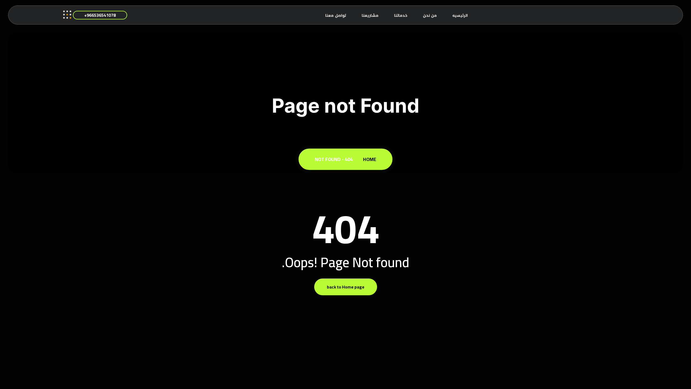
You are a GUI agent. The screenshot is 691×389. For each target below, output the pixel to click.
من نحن (430, 15)
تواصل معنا (335, 15)
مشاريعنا (370, 15)
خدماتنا (400, 15)
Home (368, 159)
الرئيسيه (460, 15)
